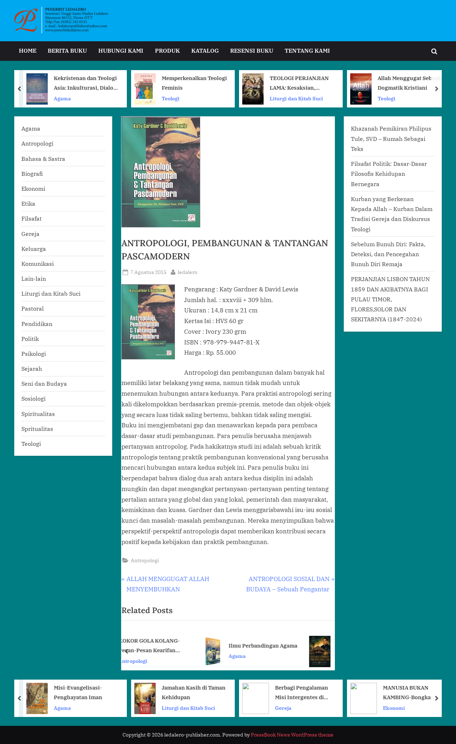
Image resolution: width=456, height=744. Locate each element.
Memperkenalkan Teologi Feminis (194, 82)
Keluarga (33, 248)
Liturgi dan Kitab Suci (296, 98)
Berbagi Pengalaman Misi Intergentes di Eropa (301, 693)
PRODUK (167, 50)
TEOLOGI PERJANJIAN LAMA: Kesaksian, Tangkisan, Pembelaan (299, 83)
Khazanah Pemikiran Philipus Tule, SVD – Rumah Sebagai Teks (306, 646)
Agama (62, 98)
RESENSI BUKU (251, 50)
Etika (28, 203)
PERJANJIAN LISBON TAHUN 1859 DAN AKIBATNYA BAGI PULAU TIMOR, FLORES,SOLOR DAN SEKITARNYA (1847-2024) (390, 299)
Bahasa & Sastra (43, 158)
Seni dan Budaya (44, 383)
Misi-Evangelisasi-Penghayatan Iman (78, 692)
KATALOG (205, 50)
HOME (27, 50)
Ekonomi (33, 188)
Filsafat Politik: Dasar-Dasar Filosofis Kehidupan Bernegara (389, 174)
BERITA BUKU (67, 50)
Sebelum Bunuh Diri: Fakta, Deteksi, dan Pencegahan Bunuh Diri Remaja (388, 254)
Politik (30, 338)
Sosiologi (33, 398)
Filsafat (31, 218)
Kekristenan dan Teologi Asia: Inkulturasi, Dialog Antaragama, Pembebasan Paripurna (85, 83)
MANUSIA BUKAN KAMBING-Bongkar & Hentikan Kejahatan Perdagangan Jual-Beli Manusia (412, 693)
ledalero (187, 271)
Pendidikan (36, 323)
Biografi (32, 173)
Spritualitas (37, 428)
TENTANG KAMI (307, 50)
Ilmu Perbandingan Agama (207, 645)
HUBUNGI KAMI (120, 50)
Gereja (30, 233)
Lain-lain (33, 278)
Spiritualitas (38, 413)
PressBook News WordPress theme (292, 735)
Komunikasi (37, 263)
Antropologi (145, 560)
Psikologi (33, 353)
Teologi (171, 98)
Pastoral (32, 308)
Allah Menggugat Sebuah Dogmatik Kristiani (410, 82)
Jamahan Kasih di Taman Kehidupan (194, 692)
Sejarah (31, 368)
